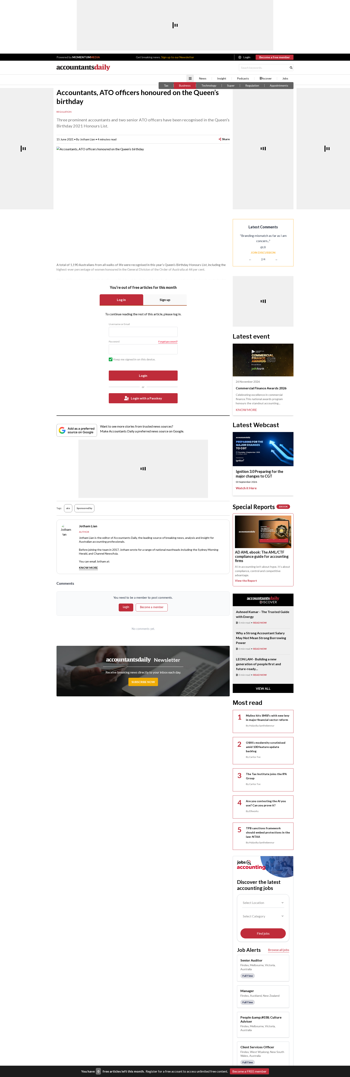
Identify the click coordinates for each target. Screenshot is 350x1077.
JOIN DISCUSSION (263, 252)
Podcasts (243, 78)
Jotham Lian (87, 139)
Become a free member (274, 57)
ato (68, 508)
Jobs (285, 78)
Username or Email (119, 324)
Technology (208, 85)
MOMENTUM (86, 57)
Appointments (279, 85)
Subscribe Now (143, 682)
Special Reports (260, 506)
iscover (267, 78)
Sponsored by (84, 508)
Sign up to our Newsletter (177, 57)
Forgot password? (168, 341)
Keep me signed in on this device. (134, 359)
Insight (221, 78)
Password (114, 341)
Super (231, 85)
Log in (121, 300)
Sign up (165, 300)
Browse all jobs (278, 950)
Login (246, 57)
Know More (88, 567)
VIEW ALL (263, 688)
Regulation (252, 85)
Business (185, 85)
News (202, 78)
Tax (166, 85)
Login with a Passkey (146, 398)
